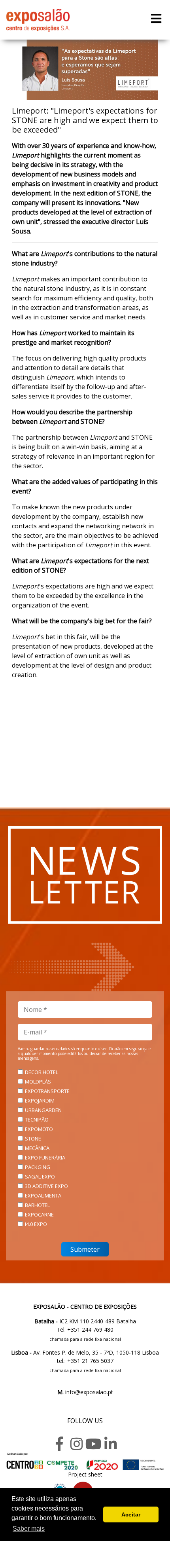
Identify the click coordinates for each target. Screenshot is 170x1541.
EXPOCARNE (39, 1214)
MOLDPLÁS (38, 1081)
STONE (33, 1138)
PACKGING (37, 1167)
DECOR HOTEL (41, 1072)
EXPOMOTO (39, 1129)
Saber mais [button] (29, 1528)
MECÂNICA (37, 1148)
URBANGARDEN (43, 1110)
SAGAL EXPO (40, 1176)
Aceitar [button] (130, 1514)
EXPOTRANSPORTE (47, 1091)
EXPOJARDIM (40, 1100)
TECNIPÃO (37, 1119)
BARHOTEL (37, 1205)
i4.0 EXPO (36, 1224)
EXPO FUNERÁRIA (45, 1157)
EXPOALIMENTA (43, 1195)
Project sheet (85, 1474)
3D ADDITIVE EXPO (46, 1186)
